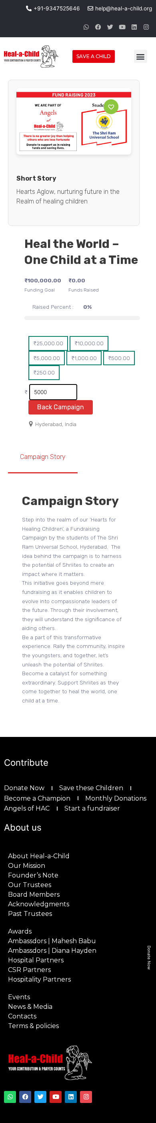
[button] (140, 56)
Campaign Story (43, 457)
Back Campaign (60, 407)
